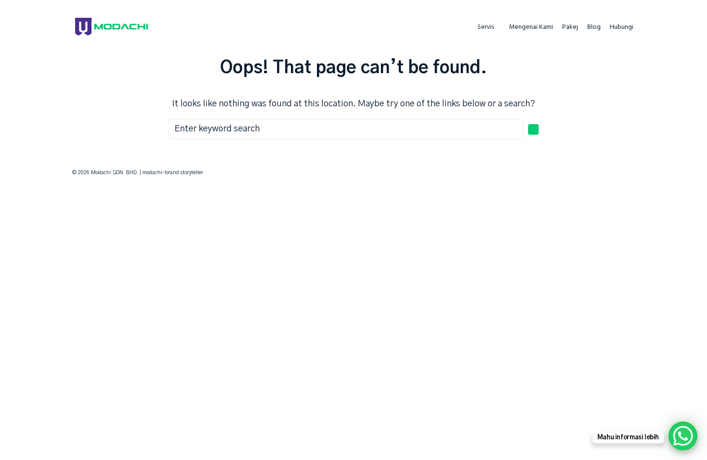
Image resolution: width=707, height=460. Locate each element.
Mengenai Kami (531, 27)
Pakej (570, 27)
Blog (594, 27)
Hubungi (621, 27)
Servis (486, 27)
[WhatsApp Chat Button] (683, 436)
